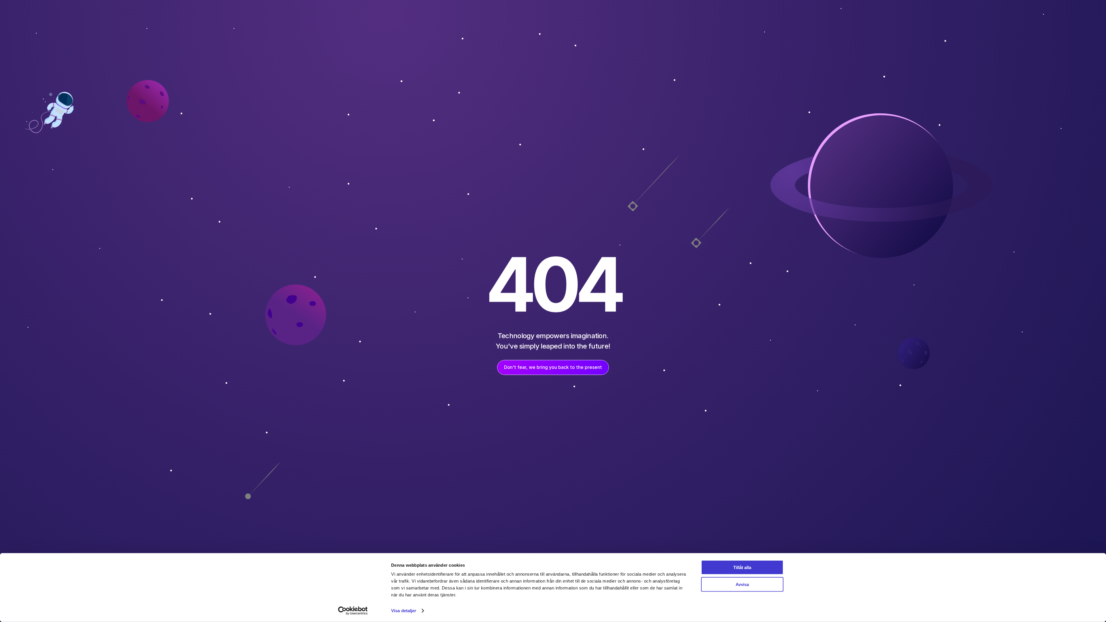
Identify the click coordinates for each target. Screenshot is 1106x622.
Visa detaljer (403, 610)
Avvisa (742, 584)
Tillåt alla (742, 567)
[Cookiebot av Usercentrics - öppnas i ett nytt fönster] (353, 610)
